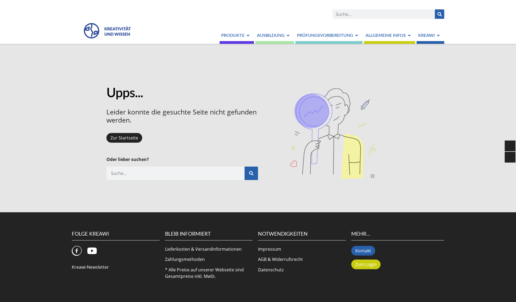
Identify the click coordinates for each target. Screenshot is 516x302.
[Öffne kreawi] (438, 35)
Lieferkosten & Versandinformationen (203, 249)
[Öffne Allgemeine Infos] (409, 35)
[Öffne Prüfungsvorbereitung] (356, 35)
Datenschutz (271, 270)
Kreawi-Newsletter (90, 267)
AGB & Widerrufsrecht (280, 259)
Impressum (269, 249)
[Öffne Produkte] (248, 35)
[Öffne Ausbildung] (288, 35)
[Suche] (439, 14)
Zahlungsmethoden (185, 259)
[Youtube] (92, 251)
